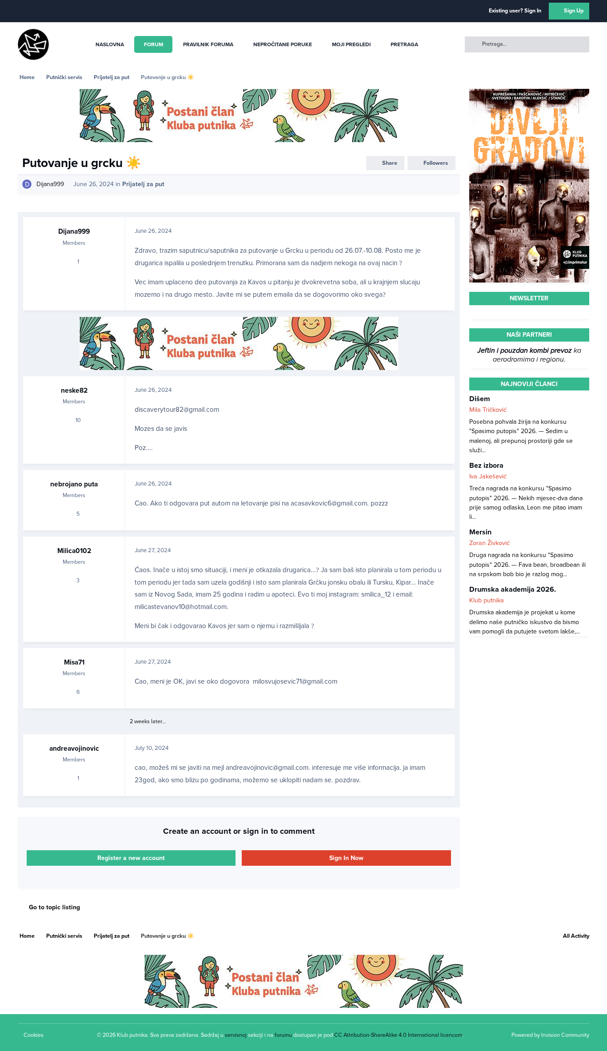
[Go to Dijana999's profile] (27, 184)
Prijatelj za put (143, 184)
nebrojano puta (74, 484)
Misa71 (74, 662)
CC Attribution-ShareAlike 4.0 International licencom (398, 1035)
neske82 (74, 390)
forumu (283, 1035)
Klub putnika (486, 600)
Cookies (34, 1035)
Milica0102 (74, 551)
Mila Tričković (488, 410)
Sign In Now (346, 858)
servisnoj (236, 1035)
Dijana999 (50, 184)
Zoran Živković (489, 543)
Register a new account (131, 858)
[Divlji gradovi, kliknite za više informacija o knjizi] (529, 93)
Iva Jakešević (488, 476)
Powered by (550, 1035)
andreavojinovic (74, 748)
